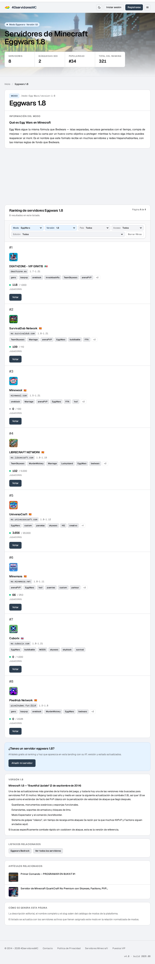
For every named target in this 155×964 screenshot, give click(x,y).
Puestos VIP (118, 948)
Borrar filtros (135, 234)
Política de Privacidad (69, 948)
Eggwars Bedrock (20, 850)
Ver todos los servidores (48, 850)
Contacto (48, 948)
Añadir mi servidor (22, 763)
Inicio (7, 84)
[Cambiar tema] (99, 7)
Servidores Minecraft (96, 948)
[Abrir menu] (147, 7)
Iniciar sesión (113, 7)
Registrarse (134, 7)
